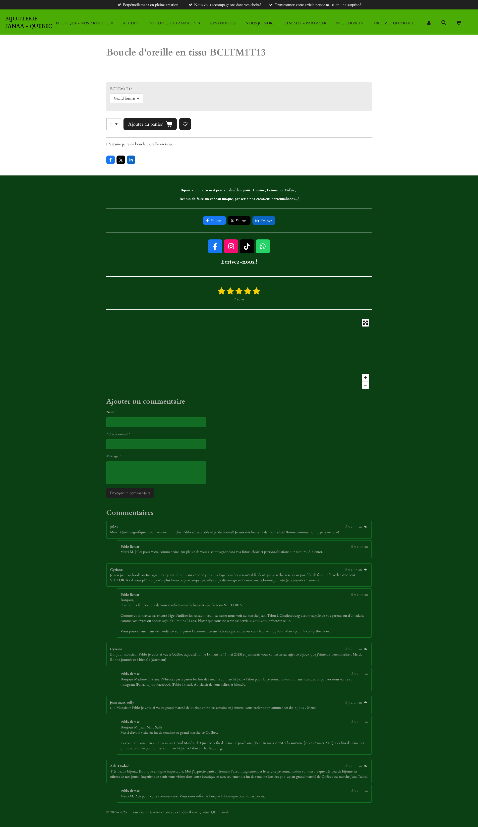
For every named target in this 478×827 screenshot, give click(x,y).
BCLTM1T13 (121, 88)
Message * (113, 456)
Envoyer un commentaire (130, 493)
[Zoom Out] (365, 385)
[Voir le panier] (458, 23)
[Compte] (428, 23)
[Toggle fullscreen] (365, 323)
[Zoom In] (365, 377)
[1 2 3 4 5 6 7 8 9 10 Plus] (113, 124)
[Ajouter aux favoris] (185, 124)
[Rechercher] (443, 23)
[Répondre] (365, 527)
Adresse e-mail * (118, 434)
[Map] (239, 354)
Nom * (111, 412)
